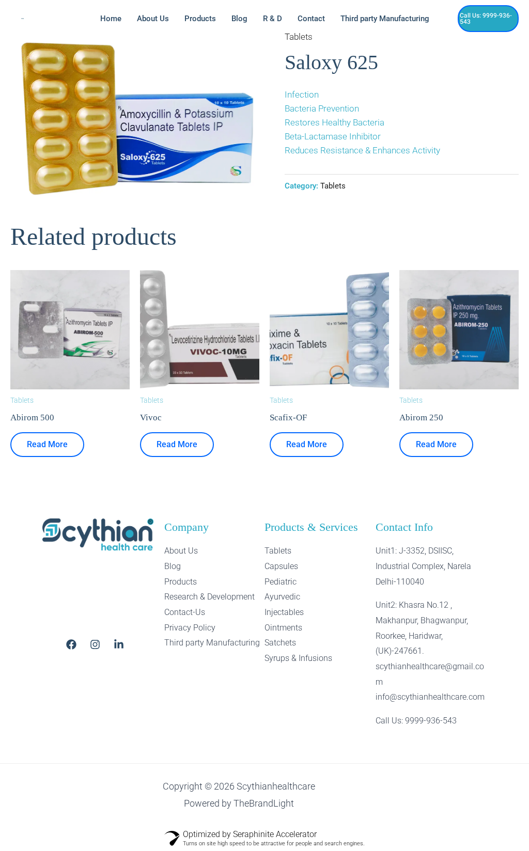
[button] (488, 18)
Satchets (280, 643)
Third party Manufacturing (384, 18)
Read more (47, 444)
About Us (153, 18)
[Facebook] (71, 644)
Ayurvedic (282, 597)
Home (110, 18)
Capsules (281, 566)
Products (200, 18)
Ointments (283, 628)
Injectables (284, 612)
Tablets (299, 36)
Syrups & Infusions (298, 658)
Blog (239, 18)
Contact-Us (184, 612)
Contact (311, 18)
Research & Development (209, 597)
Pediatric (280, 582)
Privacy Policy (189, 628)
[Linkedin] (119, 644)
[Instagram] (95, 644)
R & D (272, 18)
